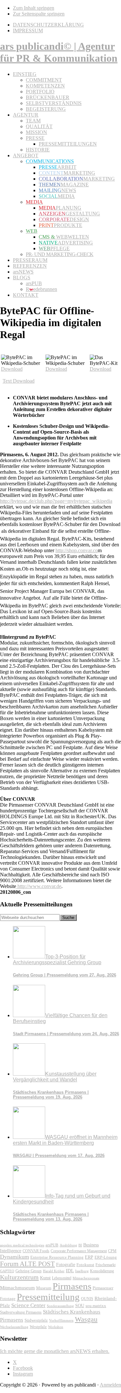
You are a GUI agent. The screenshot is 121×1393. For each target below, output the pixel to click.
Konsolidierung (102, 1271)
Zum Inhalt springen (33, 8)
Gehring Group (28, 1270)
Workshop (55, 1327)
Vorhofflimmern (61, 1320)
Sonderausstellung (60, 1306)
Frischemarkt (106, 1265)
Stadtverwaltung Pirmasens (21, 1312)
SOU (79, 1305)
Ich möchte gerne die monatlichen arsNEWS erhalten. (54, 1351)
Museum (43, 1287)
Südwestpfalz (36, 1320)
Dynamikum (14, 1257)
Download (12, 369)
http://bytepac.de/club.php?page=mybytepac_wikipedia (56, 501)
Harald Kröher (54, 1271)
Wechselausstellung (14, 1327)
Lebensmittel (61, 1278)
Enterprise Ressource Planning (57, 1257)
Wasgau (86, 1319)
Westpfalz (38, 1327)
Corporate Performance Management (79, 1251)
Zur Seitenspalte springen (39, 13)
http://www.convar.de (38, 886)
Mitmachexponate (86, 1278)
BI (80, 1245)
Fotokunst (85, 1264)
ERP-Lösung (106, 1257)
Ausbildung (68, 1245)
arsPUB (51, 1245)
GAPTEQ (7, 1271)
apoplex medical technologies (22, 1245)
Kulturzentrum (19, 1277)
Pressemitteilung (48, 1297)
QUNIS (87, 1298)
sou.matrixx (96, 1305)
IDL (70, 1270)
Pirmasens (72, 1286)
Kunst (45, 1277)
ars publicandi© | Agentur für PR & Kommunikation (58, 52)
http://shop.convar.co (76, 550)
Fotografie (65, 1264)
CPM (112, 1251)
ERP (89, 1257)
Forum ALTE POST (27, 1263)
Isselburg (82, 1271)
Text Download (19, 381)
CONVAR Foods (36, 1251)
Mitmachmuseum (17, 1287)
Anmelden (110, 1385)
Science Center (28, 1305)
